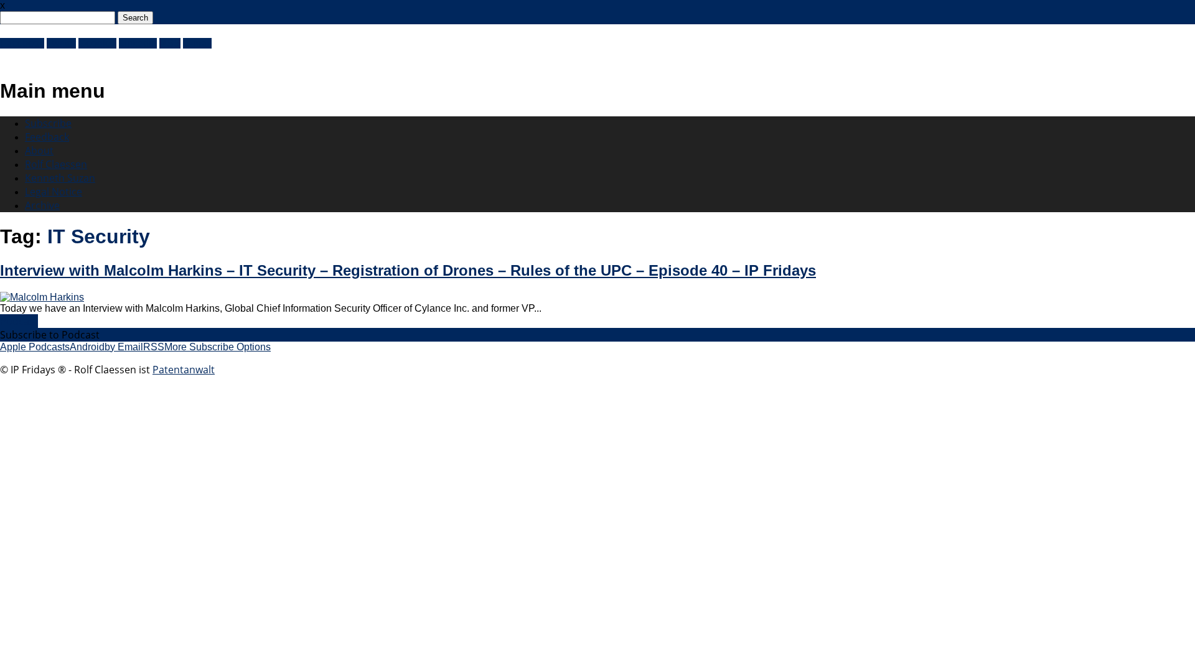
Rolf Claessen (56, 164)
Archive (42, 205)
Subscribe (48, 123)
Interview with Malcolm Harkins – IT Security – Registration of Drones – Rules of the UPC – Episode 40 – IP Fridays (408, 270)
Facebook (22, 43)
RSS (169, 43)
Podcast (19, 321)
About (39, 150)
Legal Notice (53, 191)
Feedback (47, 137)
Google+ (97, 43)
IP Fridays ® (43, 57)
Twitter (61, 43)
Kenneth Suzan (60, 178)
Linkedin (138, 43)
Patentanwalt (183, 369)
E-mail (197, 43)
